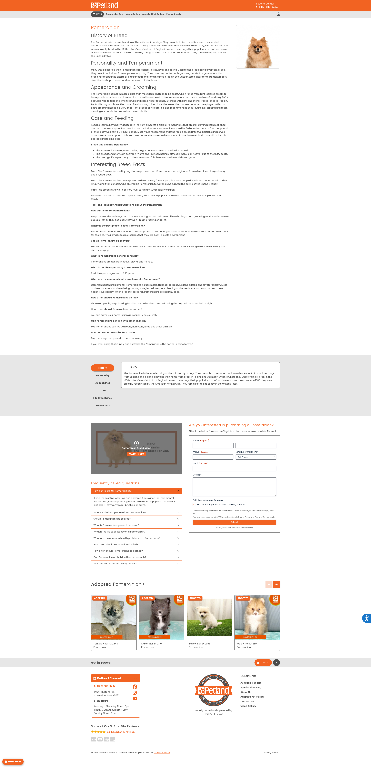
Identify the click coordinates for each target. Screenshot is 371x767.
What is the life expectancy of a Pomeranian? (119, 531)
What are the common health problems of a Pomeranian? (126, 538)
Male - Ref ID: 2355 (199, 643)
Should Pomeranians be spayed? (112, 518)
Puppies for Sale (114, 14)
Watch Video (136, 453)
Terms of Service (262, 517)
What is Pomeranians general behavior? (116, 525)
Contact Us (247, 701)
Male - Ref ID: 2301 (247, 643)
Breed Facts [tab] (103, 405)
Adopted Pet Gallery (153, 14)
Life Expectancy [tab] (102, 398)
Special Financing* (251, 687)
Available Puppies (250, 682)
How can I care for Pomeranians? (112, 491)
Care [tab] (103, 390)
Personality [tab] (102, 375)
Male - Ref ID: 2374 (152, 643)
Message (197, 474)
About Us (245, 692)
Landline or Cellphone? (247, 451)
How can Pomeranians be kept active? (115, 563)
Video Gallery (133, 14)
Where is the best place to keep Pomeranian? (119, 512)
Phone (201, 451)
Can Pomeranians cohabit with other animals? (119, 557)
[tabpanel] (200, 375)
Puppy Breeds (173, 14)
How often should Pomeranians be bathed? (118, 551)
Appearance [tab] (102, 383)
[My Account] (278, 14)
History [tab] (102, 368)
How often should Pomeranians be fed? (115, 544)
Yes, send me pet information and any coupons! (221, 504)
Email (200, 463)
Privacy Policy (244, 517)
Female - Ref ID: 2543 (105, 643)
